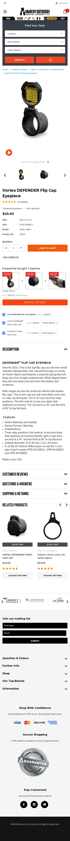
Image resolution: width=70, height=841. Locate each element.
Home (5, 69)
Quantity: (7, 242)
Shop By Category (19, 69)
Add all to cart (35, 302)
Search (19, 59)
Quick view (17, 544)
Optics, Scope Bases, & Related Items (47, 69)
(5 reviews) (23, 202)
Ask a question (33, 208)
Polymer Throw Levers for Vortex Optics (51, 556)
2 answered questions (12, 208)
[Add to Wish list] (4, 513)
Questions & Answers (17, 484)
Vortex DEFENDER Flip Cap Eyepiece (20, 73)
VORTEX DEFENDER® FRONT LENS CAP (17, 556)
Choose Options (17, 575)
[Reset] (50, 60)
